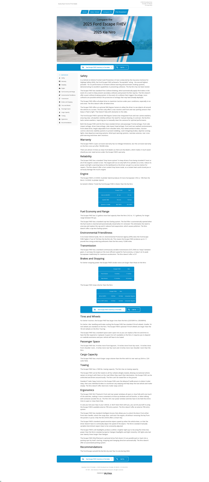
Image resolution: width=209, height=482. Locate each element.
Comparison (64, 75)
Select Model (95, 12)
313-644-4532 (148, 5)
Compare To (107, 12)
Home (84, 12)
